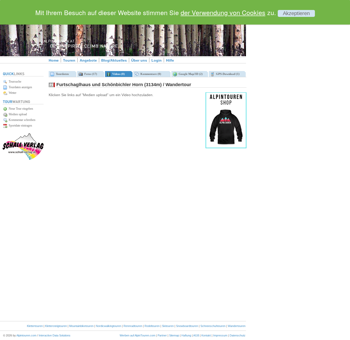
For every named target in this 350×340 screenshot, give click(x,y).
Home (54, 60)
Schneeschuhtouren (212, 325)
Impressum (220, 335)
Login (156, 60)
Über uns (139, 60)
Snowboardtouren (187, 325)
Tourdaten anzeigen (19, 87)
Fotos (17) (90, 73)
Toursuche (14, 81)
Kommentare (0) (150, 73)
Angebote (88, 60)
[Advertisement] (289, 87)
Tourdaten (61, 73)
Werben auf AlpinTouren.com (137, 335)
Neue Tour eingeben (20, 108)
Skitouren (168, 325)
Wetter (11, 93)
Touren (69, 60)
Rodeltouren (152, 325)
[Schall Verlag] (23, 158)
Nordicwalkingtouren (108, 325)
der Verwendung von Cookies (223, 12)
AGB (196, 335)
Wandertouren (236, 325)
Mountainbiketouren (81, 325)
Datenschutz (237, 335)
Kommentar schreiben (21, 120)
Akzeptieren (296, 13)
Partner (162, 335)
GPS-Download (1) (227, 73)
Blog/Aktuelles (114, 60)
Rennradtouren (132, 325)
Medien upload (17, 114)
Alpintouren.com (26, 335)
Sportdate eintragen (19, 125)
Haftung (186, 335)
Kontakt (206, 335)
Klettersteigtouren (56, 325)
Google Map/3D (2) (190, 73)
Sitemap (174, 335)
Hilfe (170, 60)
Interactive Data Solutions (54, 335)
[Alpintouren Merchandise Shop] (225, 147)
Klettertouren (35, 325)
